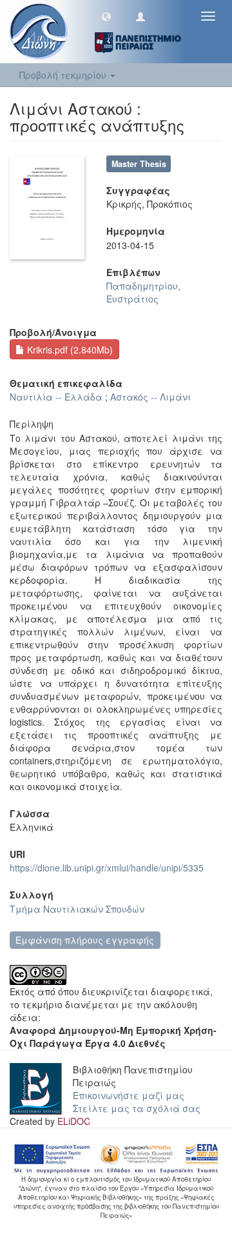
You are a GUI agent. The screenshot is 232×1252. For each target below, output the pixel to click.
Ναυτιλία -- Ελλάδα (56, 396)
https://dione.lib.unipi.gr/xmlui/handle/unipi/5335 (107, 867)
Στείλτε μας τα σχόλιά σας (136, 1108)
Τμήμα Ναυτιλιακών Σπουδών (77, 908)
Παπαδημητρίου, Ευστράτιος (143, 292)
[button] (106, 16)
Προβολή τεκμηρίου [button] (64, 74)
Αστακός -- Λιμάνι (150, 396)
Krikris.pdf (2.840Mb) (68, 349)
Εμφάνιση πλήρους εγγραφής (84, 939)
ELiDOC (73, 1121)
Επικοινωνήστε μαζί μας (128, 1095)
